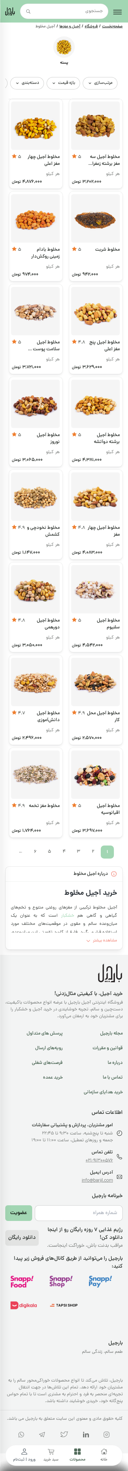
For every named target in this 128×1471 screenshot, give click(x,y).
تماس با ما (113, 1077)
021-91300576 (99, 1160)
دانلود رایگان (22, 1238)
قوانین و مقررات (108, 1048)
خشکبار (67, 915)
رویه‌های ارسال (49, 1048)
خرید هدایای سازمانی (103, 1092)
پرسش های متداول (45, 1033)
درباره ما (115, 1063)
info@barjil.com (97, 1181)
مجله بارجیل (111, 1033)
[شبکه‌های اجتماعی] (107, 1435)
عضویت (18, 1213)
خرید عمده (53, 1077)
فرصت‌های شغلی (47, 1063)
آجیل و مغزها (69, 27)
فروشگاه (91, 27)
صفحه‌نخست (112, 27)
